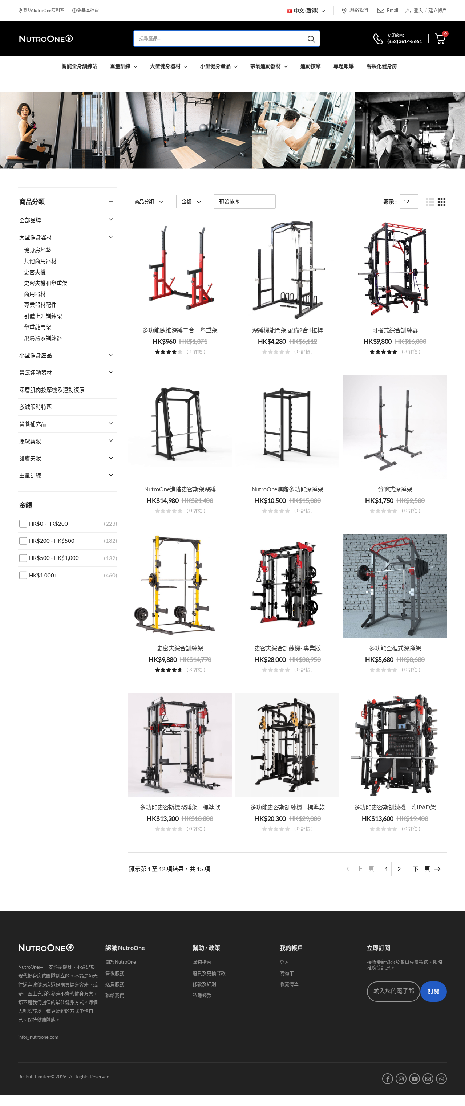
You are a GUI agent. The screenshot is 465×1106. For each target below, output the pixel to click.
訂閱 (434, 991)
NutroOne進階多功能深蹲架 (287, 488)
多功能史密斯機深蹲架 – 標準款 (180, 807)
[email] (427, 1078)
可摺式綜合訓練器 (395, 329)
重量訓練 (120, 66)
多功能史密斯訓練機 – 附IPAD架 (395, 807)
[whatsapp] (441, 1078)
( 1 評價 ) (196, 351)
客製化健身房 (382, 66)
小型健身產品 (215, 66)
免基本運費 (87, 10)
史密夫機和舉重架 (46, 283)
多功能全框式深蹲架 (395, 648)
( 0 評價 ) (303, 351)
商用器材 (35, 293)
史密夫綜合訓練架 (180, 648)
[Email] (380, 10)
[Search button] (311, 38)
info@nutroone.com (38, 1037)
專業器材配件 (40, 304)
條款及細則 (204, 984)
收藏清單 (289, 984)
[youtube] (414, 1078)
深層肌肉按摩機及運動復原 (52, 389)
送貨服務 (114, 984)
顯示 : (390, 201)
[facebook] (387, 1078)
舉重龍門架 (37, 327)
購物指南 (202, 962)
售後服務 (114, 973)
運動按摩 (310, 66)
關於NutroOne (120, 962)
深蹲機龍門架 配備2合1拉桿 (287, 329)
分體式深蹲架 (395, 488)
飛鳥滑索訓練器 (43, 337)
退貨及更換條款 (209, 973)
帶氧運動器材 (265, 66)
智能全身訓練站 (79, 66)
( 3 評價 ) (411, 351)
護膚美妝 (30, 458)
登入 (284, 962)
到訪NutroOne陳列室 (43, 10)
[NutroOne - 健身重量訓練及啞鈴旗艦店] (46, 38)
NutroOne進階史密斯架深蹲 (180, 488)
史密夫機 (35, 272)
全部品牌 (30, 220)
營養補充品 (32, 423)
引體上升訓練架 (43, 316)
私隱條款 (202, 995)
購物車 (287, 973)
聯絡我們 (358, 10)
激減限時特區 (35, 406)
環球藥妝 (30, 441)
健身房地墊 (37, 250)
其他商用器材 (40, 260)
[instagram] (401, 1078)
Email (392, 10)
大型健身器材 (165, 66)
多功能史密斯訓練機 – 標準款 (287, 807)
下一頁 (421, 868)
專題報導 (343, 66)
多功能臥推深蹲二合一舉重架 (179, 329)
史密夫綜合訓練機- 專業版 (287, 648)
